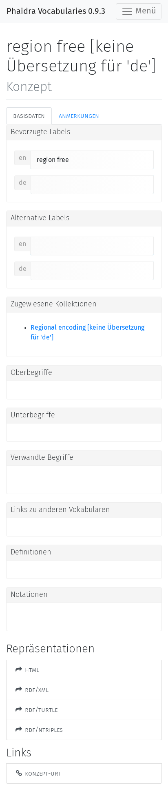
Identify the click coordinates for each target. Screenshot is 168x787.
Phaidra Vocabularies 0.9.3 (56, 11)
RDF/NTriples (43, 729)
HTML (31, 669)
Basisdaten (29, 115)
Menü (144, 11)
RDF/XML (36, 689)
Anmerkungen (79, 115)
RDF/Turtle (40, 709)
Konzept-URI (41, 773)
